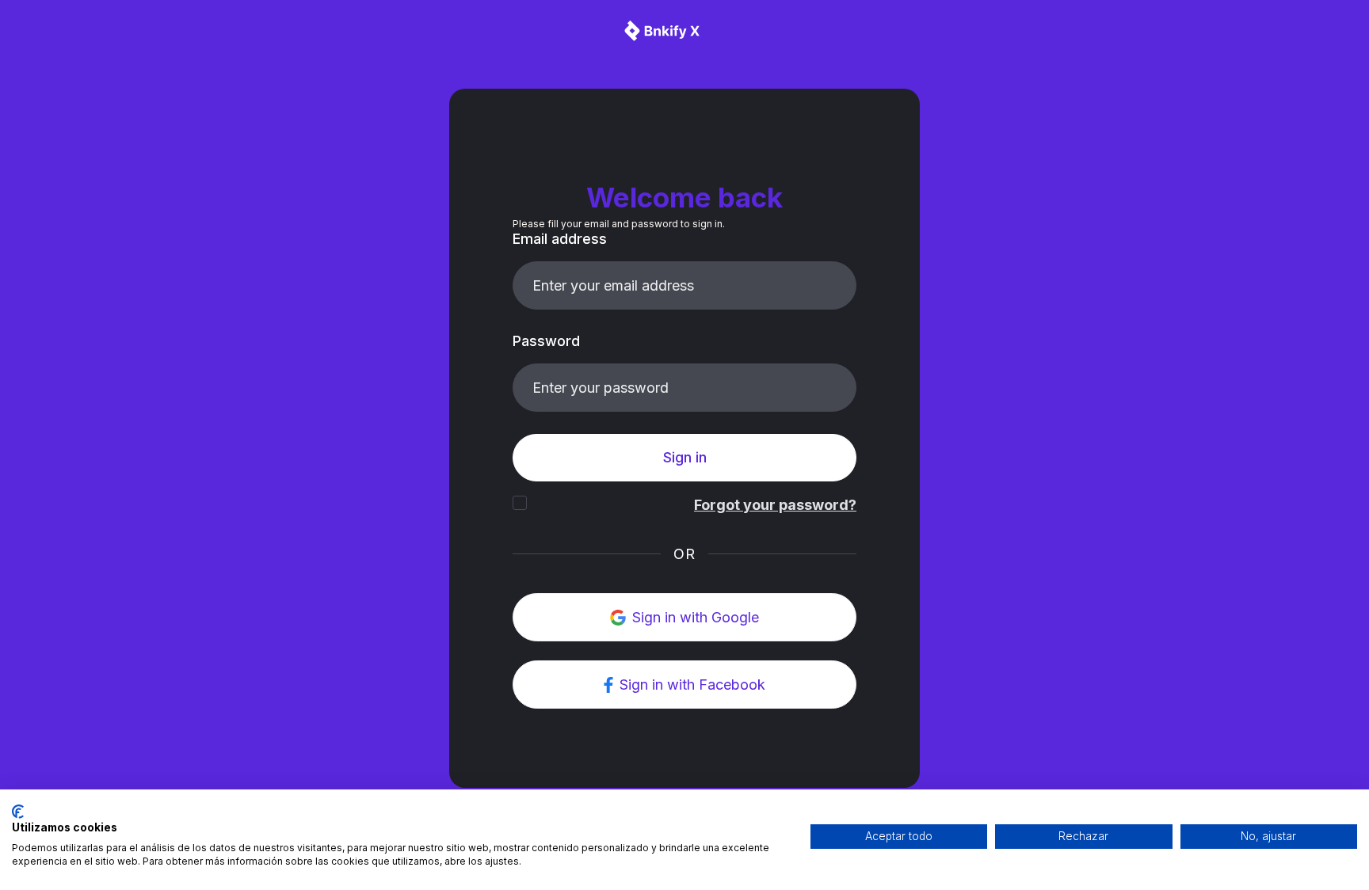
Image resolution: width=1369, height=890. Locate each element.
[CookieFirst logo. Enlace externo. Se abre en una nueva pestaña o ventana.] (18, 811)
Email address (560, 238)
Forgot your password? (775, 504)
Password (546, 341)
